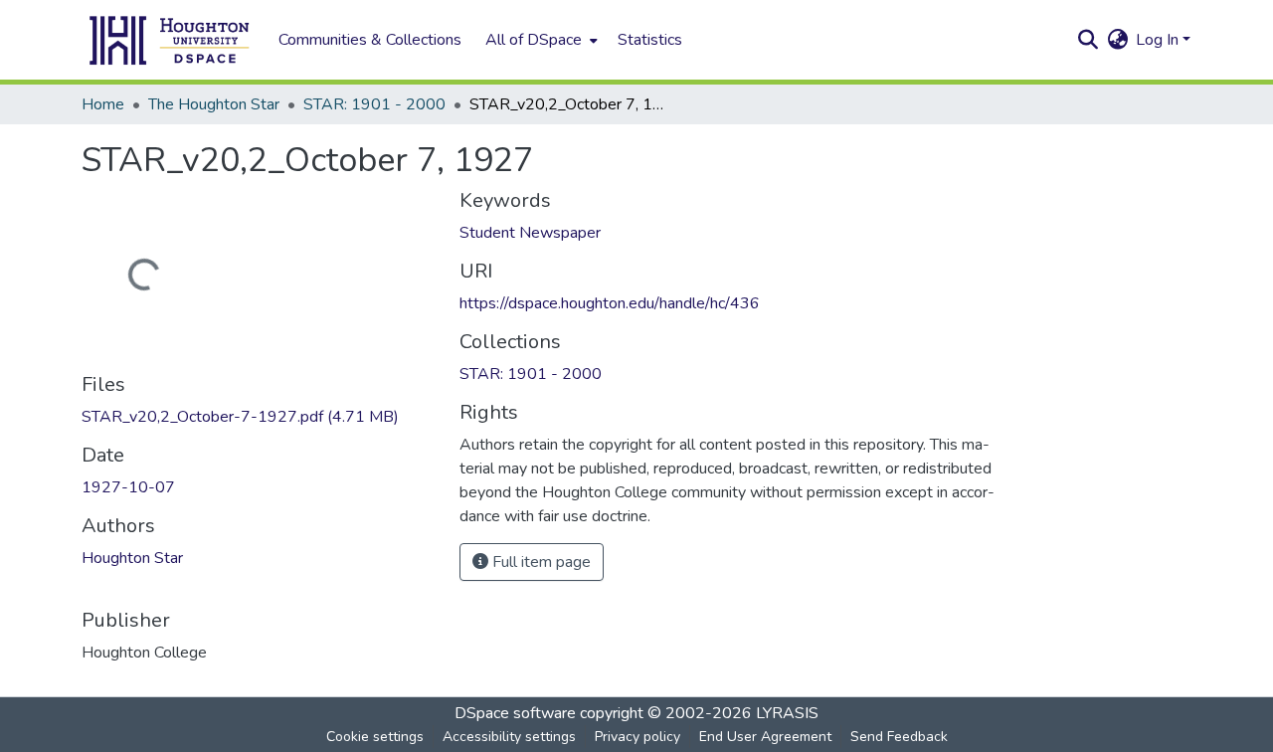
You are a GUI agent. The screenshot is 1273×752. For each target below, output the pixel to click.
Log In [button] (1159, 40)
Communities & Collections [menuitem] (369, 40)
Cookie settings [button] (375, 736)
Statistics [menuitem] (650, 40)
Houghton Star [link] (132, 558)
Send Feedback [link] (899, 736)
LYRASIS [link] (787, 713)
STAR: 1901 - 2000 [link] (374, 104)
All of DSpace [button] (533, 40)
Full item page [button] (539, 562)
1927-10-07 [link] (128, 487)
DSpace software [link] (515, 713)
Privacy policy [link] (637, 736)
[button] (170, 40)
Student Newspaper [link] (530, 233)
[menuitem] (539, 40)
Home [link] (103, 104)
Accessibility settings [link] (509, 736)
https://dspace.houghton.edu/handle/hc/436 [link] (609, 303)
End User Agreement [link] (765, 736)
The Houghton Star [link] (213, 104)
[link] (259, 417)
